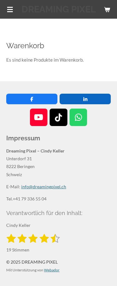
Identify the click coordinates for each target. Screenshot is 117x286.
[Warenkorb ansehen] (107, 9)
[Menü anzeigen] (10, 9)
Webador (52, 270)
